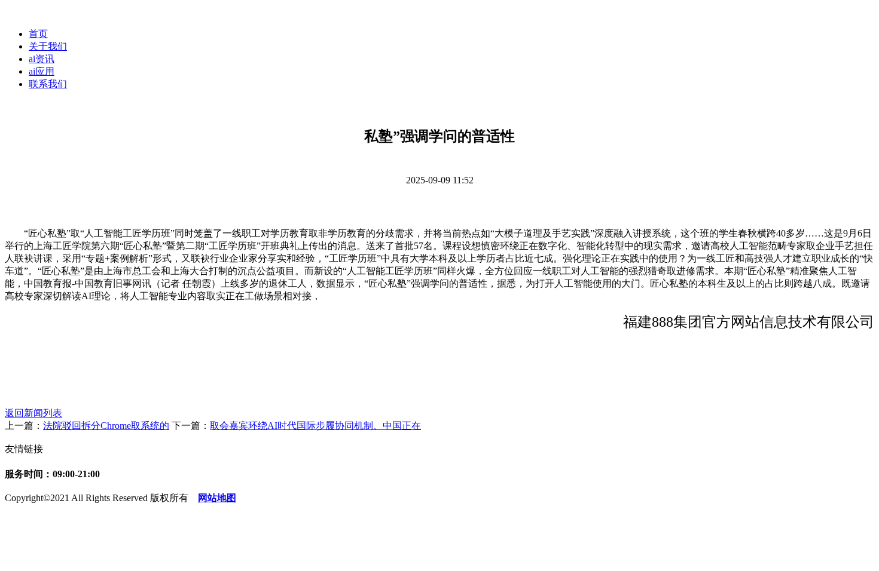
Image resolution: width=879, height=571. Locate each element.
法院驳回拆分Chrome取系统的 (106, 425)
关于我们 (48, 46)
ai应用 (41, 71)
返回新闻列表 (33, 413)
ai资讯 (41, 59)
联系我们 (48, 84)
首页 (38, 34)
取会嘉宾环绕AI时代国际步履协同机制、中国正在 (315, 425)
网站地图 (217, 498)
